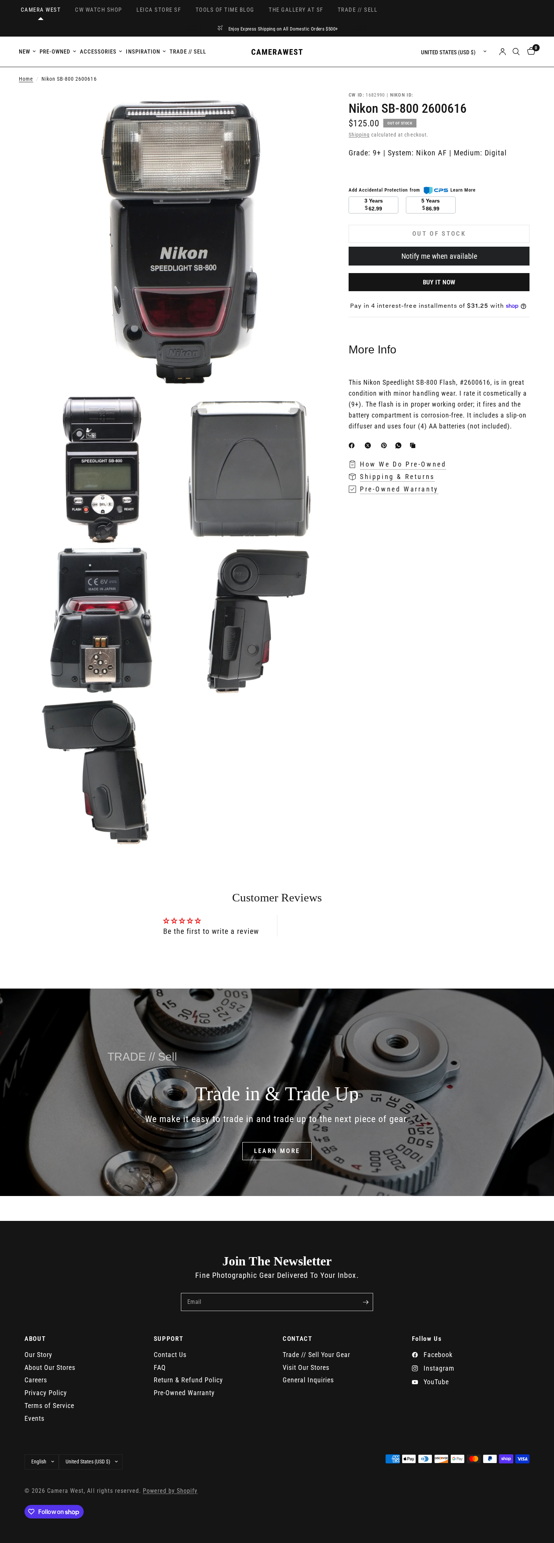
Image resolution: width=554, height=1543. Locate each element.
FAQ (160, 1367)
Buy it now (439, 282)
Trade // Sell (188, 51)
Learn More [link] (463, 190)
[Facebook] (353, 445)
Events (34, 1418)
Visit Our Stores (306, 1367)
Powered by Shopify (170, 1491)
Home (26, 79)
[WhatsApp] (399, 445)
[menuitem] (28, 51)
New (24, 51)
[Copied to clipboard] (414, 445)
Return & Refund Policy (188, 1380)
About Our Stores (49, 1367)
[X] (369, 445)
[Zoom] (310, 107)
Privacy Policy (45, 1393)
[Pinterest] (385, 445)
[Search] (516, 52)
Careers (35, 1380)
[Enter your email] (365, 1302)
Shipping (359, 135)
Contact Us (170, 1355)
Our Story (38, 1355)
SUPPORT (169, 1339)
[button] (277, 1151)
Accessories (98, 51)
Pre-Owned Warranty (184, 1393)
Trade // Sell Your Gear (316, 1355)
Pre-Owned (55, 51)
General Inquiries (308, 1380)
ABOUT (35, 1339)
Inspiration (143, 51)
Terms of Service (49, 1405)
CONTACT (297, 1339)
